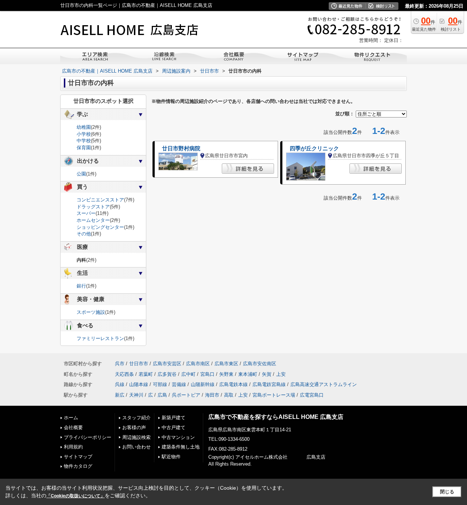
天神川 (136, 395)
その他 (84, 233)
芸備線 (179, 384)
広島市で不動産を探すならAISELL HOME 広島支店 (275, 417)
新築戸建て (173, 417)
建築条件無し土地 (181, 447)
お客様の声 (134, 427)
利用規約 (73, 447)
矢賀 (266, 374)
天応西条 (124, 374)
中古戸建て (173, 427)
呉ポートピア (186, 395)
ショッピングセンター (100, 227)
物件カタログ (78, 466)
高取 (229, 395)
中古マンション (178, 437)
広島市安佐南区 (259, 363)
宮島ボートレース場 (273, 395)
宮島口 (207, 374)
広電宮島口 (312, 395)
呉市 (119, 363)
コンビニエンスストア (100, 200)
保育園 (84, 147)
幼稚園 (84, 127)
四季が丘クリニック (314, 148)
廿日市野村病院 (181, 148)
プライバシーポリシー (87, 437)
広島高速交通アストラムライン (323, 384)
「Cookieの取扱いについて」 (75, 495)
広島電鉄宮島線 (269, 384)
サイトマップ (78, 456)
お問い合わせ (136, 447)
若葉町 (146, 374)
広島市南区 (198, 363)
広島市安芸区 (167, 363)
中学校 (84, 140)
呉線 (119, 384)
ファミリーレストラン (100, 338)
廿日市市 (138, 363)
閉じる (447, 491)
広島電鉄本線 (233, 384)
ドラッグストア (93, 206)
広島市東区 (226, 363)
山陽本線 (138, 384)
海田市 (212, 395)
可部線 (160, 384)
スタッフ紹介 (136, 417)
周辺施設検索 (136, 437)
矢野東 (226, 374)
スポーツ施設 (91, 312)
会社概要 (73, 427)
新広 (119, 395)
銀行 (81, 286)
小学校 (84, 134)
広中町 (188, 374)
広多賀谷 (167, 374)
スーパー (86, 213)
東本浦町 (247, 374)
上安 (281, 374)
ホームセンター (93, 220)
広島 (162, 395)
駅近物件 (171, 456)
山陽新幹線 (203, 384)
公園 (81, 174)
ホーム (71, 417)
